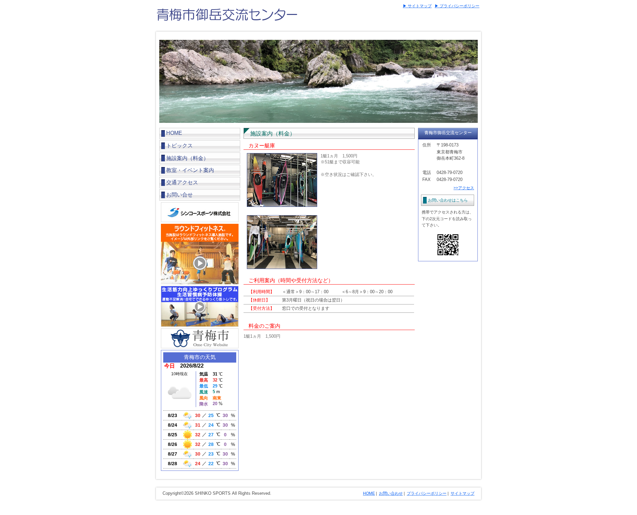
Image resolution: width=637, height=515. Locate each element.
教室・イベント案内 (190, 170)
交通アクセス (182, 182)
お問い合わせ (391, 493)
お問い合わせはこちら (448, 200)
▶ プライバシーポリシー (457, 6)
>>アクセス (464, 188)
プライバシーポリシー (427, 493)
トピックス (179, 145)
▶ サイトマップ (417, 6)
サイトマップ (462, 493)
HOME (174, 133)
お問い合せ (179, 195)
